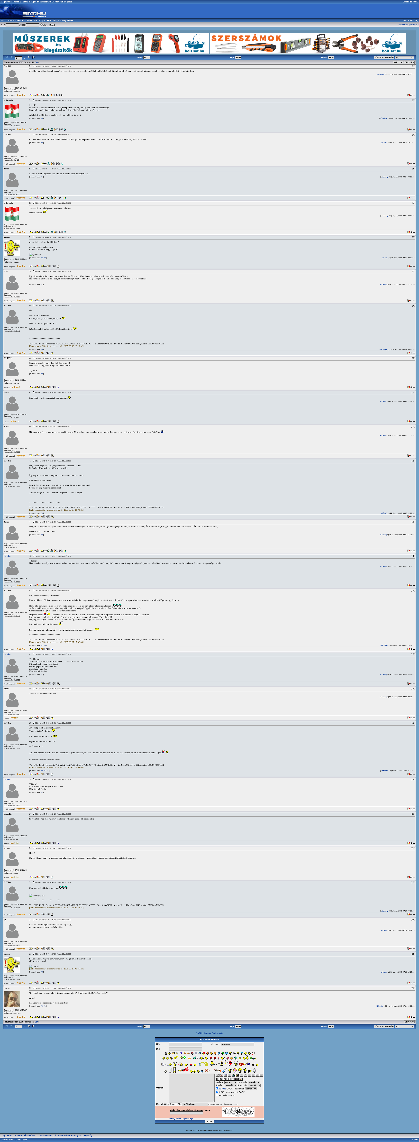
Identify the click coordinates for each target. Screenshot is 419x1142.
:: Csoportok (56, 2)
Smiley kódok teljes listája (181, 1119)
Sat (36, 62)
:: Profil (14, 2)
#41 (44, 771)
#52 (41, 258)
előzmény (380, 74)
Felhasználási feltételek (26, 1135)
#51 (41, 284)
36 (416, 20)
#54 (41, 177)
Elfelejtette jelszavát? (409, 25)
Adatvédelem (46, 1135)
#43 (41, 645)
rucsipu (7, 556)
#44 (44, 645)
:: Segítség (67, 2)
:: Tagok (32, 2)
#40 (41, 771)
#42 (41, 674)
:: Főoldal (413, 2)
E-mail (415, 1140)
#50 (41, 349)
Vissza (406, 2)
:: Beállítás (23, 2)
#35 (41, 972)
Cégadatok (7, 1135)
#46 (41, 513)
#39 (41, 792)
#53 (44, 258)
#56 (41, 118)
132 (412, 20)
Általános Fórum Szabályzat (68, 1135)
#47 (47, 771)
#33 (41, 1006)
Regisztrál (5, 2)
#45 (41, 535)
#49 (41, 374)
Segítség (88, 1135)
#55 (41, 143)
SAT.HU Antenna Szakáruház (209, 1033)
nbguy (70, 20)
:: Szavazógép (43, 2)
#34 (44, 1006)
